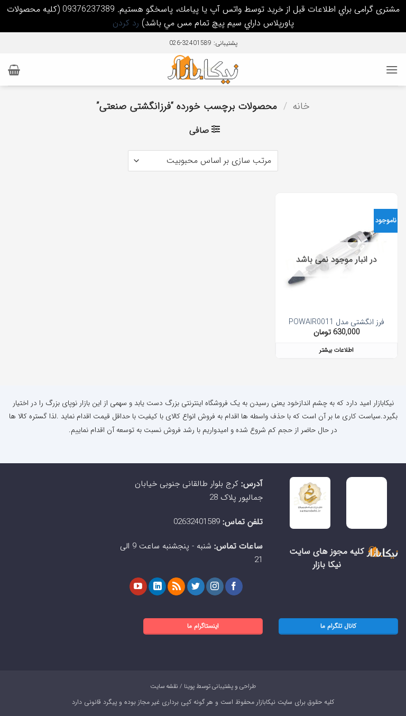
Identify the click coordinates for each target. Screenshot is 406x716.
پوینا (189, 686)
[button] (391, 69)
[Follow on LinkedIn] (157, 586)
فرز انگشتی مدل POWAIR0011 (336, 323)
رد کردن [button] (126, 23)
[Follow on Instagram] (215, 586)
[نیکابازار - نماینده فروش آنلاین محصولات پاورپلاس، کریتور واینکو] (203, 69)
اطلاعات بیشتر (336, 350)
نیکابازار (265, 702)
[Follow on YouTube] (138, 586)
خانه (301, 106)
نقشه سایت (164, 686)
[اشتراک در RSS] (176, 586)
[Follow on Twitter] (196, 586)
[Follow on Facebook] (234, 586)
